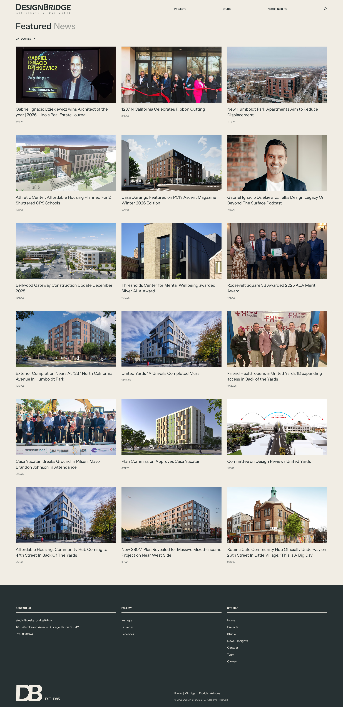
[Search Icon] (325, 9)
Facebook (128, 634)
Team (231, 654)
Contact (232, 647)
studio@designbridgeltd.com (35, 620)
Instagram (128, 620)
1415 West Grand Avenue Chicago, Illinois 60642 (47, 627)
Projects (180, 8)
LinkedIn (127, 627)
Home (231, 620)
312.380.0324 (24, 634)
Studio (227, 8)
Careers (232, 661)
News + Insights (277, 8)
